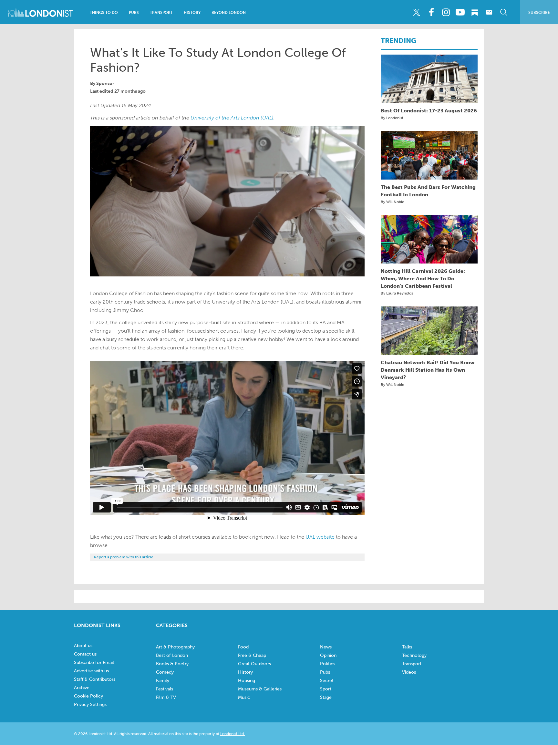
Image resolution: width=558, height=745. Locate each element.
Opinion (328, 655)
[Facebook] (431, 12)
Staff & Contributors (94, 679)
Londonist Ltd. (232, 733)
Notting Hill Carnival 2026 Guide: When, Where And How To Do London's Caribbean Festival (423, 278)
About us (83, 645)
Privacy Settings (90, 704)
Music (244, 697)
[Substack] (474, 12)
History (192, 13)
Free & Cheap (252, 655)
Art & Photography (175, 647)
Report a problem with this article (123, 557)
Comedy (165, 672)
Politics (327, 664)
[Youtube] (460, 12)
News (326, 647)
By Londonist (392, 118)
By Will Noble (392, 202)
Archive (81, 687)
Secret (327, 680)
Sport (325, 689)
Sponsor (105, 83)
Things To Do (104, 13)
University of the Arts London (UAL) (232, 118)
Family (162, 680)
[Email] (489, 12)
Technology (414, 655)
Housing (246, 680)
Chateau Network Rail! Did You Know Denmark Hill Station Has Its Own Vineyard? (427, 369)
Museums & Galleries (260, 689)
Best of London (172, 655)
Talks (407, 647)
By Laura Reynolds (397, 293)
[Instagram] (445, 12)
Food (243, 647)
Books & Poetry (172, 664)
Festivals (164, 689)
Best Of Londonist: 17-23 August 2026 (429, 111)
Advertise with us (91, 671)
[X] (416, 12)
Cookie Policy (88, 696)
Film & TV (166, 697)
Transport (161, 13)
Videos (409, 672)
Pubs (134, 13)
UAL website (320, 537)
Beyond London (229, 13)
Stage (326, 697)
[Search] (503, 12)
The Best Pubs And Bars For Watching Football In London (428, 191)
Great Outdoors (254, 664)
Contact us (85, 654)
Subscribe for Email (94, 662)
